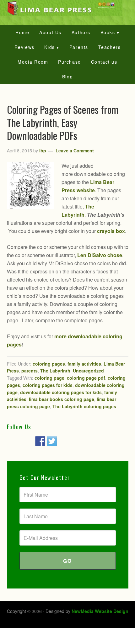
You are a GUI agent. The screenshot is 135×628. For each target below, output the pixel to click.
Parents (78, 47)
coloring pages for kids (48, 385)
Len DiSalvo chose (99, 255)
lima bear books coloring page (61, 399)
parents (29, 370)
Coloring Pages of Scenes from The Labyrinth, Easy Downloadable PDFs (62, 122)
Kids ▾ (51, 47)
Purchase (69, 62)
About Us (50, 32)
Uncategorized (88, 370)
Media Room (33, 62)
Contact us (104, 62)
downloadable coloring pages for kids (61, 392)
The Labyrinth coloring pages (84, 406)
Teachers (109, 47)
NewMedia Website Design (100, 611)
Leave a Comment (75, 150)
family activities (84, 364)
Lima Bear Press (67, 8)
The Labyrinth (55, 370)
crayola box (111, 231)
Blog (67, 76)
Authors (81, 32)
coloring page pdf (86, 378)
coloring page (49, 378)
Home (22, 32)
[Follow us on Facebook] (40, 441)
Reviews (24, 47)
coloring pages (49, 364)
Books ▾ (110, 32)
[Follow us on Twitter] (52, 441)
